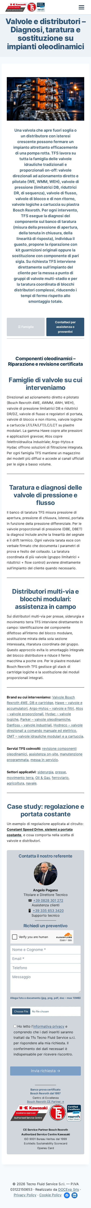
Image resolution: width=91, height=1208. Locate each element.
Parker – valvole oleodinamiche (45, 719)
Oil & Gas (42, 778)
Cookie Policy (50, 1195)
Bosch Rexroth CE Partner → (45, 1101)
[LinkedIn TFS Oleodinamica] (74, 1195)
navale (31, 783)
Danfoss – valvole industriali (29, 725)
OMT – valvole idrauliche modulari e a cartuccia (45, 736)
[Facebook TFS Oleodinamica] (67, 1195)
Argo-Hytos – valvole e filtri (51, 708)
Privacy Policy (25, 1195)
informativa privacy (48, 1026)
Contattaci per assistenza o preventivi (65, 326)
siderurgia (45, 772)
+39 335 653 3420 (48, 910)
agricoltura (15, 783)
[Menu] (81, 7)
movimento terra (20, 778)
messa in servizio (44, 760)
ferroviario (60, 778)
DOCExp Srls (68, 1189)
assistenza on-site (43, 754)
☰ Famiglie (26, 327)
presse (60, 772)
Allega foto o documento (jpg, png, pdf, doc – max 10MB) (45, 997)
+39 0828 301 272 (48, 900)
